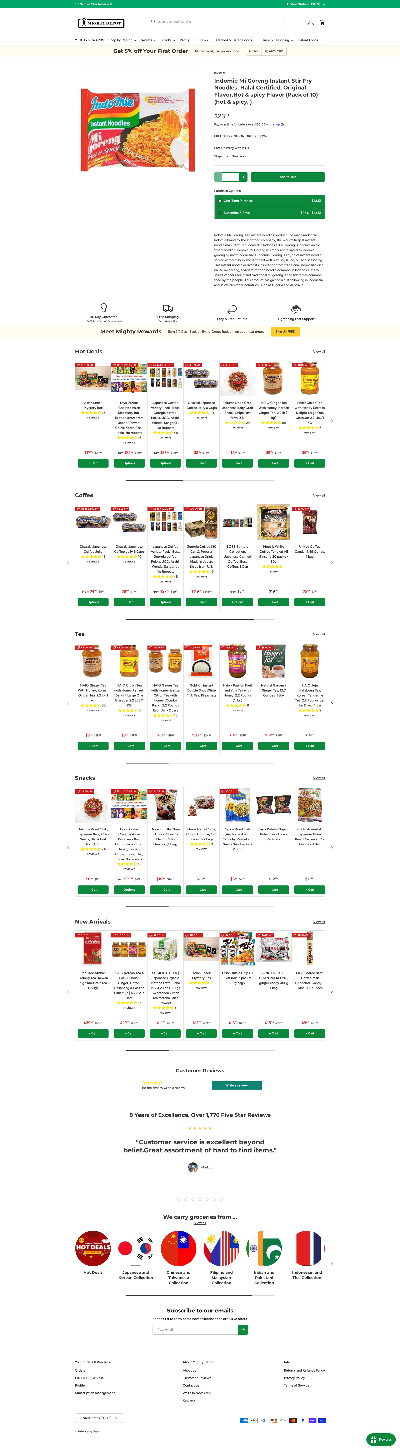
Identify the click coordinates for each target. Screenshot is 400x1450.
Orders (80, 1370)
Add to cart (288, 177)
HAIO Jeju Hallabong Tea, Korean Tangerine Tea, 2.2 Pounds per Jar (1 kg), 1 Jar (310, 695)
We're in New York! (197, 1393)
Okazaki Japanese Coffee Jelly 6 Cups (201, 405)
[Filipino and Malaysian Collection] (221, 1248)
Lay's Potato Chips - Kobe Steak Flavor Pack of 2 (274, 834)
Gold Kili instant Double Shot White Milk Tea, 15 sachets (201, 690)
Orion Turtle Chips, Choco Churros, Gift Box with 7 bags (201, 834)
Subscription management (95, 1393)
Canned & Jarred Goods (234, 40)
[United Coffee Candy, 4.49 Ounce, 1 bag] (310, 522)
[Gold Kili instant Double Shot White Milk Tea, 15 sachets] (201, 661)
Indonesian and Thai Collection (307, 1275)
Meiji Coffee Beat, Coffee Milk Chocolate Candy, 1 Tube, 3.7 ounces (310, 980)
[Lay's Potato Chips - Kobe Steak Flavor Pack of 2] (274, 805)
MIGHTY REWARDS (89, 40)
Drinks (203, 40)
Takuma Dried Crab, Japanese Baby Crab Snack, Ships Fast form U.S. (237, 410)
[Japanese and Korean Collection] (136, 1248)
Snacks (166, 40)
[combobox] (215, 21)
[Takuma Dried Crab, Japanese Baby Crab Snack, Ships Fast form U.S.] (237, 378)
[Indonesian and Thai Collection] (307, 1248)
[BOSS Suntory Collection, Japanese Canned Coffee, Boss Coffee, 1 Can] (237, 522)
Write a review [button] (236, 1085)
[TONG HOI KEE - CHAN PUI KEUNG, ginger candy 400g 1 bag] (274, 948)
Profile (80, 1385)
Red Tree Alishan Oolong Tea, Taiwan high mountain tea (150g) (93, 980)
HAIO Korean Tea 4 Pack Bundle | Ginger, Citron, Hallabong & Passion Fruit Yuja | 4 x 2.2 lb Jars (129, 985)
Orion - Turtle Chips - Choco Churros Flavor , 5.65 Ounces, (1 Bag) (165, 836)
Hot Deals (93, 1272)
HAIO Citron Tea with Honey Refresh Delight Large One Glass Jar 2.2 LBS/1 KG (310, 413)
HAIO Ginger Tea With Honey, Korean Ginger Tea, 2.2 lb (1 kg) (274, 410)
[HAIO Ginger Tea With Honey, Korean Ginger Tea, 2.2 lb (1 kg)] (274, 378)
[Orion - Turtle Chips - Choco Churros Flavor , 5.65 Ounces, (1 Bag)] (165, 805)
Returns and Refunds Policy (304, 1370)
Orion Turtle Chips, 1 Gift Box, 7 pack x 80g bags (237, 978)
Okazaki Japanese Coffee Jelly (93, 549)
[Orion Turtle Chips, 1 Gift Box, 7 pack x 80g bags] (237, 948)
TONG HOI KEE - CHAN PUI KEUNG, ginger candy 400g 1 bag (273, 980)
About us (189, 1370)
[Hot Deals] (93, 1248)
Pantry (185, 40)
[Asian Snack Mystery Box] (93, 378)
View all (319, 352)
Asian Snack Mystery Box (93, 405)
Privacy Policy (294, 1378)
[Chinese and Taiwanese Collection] (178, 1248)
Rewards (189, 1400)
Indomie (219, 72)
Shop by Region (120, 40)
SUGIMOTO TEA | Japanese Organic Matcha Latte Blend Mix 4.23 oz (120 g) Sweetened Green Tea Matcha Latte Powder (165, 988)
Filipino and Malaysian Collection (221, 1277)
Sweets (146, 40)
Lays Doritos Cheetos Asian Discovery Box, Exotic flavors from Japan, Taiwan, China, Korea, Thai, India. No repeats (129, 418)
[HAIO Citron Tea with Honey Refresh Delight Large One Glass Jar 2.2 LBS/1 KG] (310, 378)
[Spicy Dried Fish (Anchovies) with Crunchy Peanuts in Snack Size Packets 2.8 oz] (237, 805)
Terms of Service (296, 1385)
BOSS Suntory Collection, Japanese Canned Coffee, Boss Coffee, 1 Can (237, 557)
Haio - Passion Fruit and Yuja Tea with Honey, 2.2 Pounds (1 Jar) (237, 692)
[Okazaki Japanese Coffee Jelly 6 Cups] (201, 378)
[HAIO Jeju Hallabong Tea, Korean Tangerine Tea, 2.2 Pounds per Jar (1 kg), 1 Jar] (310, 661)
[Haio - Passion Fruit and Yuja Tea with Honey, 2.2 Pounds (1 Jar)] (237, 661)
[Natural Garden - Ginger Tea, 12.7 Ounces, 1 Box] (274, 661)
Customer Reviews (197, 1378)
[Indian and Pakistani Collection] (264, 1248)
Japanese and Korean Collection (136, 1275)
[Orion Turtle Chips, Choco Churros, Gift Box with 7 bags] (201, 805)
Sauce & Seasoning (274, 40)
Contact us (191, 1385)
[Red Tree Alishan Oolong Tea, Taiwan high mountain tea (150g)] (93, 948)
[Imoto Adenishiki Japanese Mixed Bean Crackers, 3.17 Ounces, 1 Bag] (310, 805)
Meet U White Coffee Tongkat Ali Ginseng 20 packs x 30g (273, 554)
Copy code (276, 51)
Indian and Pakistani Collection (264, 1277)
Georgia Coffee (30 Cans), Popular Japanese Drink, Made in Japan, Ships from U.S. (201, 557)
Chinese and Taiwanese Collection (178, 1277)
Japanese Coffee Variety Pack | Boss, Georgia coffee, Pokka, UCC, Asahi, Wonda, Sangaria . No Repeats (165, 415)
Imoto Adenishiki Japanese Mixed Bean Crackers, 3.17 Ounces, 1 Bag (310, 836)
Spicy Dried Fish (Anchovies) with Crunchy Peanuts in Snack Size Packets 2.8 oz (237, 839)
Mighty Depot (92, 1431)
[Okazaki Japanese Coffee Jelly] (93, 522)
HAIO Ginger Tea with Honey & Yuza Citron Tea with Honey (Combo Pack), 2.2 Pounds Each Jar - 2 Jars (165, 697)
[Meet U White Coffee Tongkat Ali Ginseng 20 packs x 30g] (274, 522)
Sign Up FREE (285, 331)
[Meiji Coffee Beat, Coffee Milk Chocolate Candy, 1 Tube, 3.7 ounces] (310, 948)
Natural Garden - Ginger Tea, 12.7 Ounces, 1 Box (273, 690)
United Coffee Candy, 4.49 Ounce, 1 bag (310, 552)
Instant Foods (308, 40)
